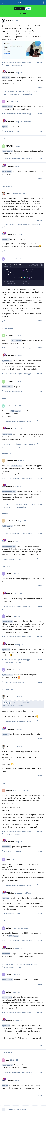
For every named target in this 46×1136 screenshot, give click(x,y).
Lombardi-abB (9, 491)
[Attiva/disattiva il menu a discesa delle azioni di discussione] (44, 2)
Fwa (5, 127)
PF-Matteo (8, 106)
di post (22, 2)
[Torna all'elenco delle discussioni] (2, 2)
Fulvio (6, 239)
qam (6, 1085)
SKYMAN (7, 171)
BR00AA (7, 847)
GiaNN (6, 78)
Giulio (6, 898)
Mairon (7, 650)
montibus (8, 434)
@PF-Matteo (16, 340)
